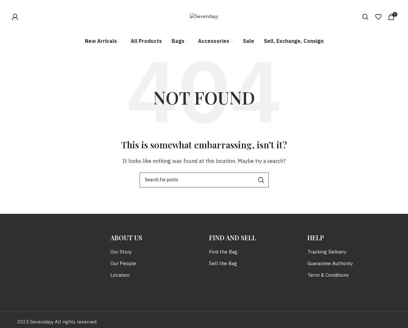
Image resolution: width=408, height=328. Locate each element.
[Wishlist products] (378, 16)
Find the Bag (223, 252)
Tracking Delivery (326, 252)
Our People (123, 263)
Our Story (121, 252)
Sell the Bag (223, 263)
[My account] (15, 16)
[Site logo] (204, 17)
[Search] (365, 16)
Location (120, 275)
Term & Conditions (328, 275)
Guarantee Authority (330, 263)
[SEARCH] (261, 180)
